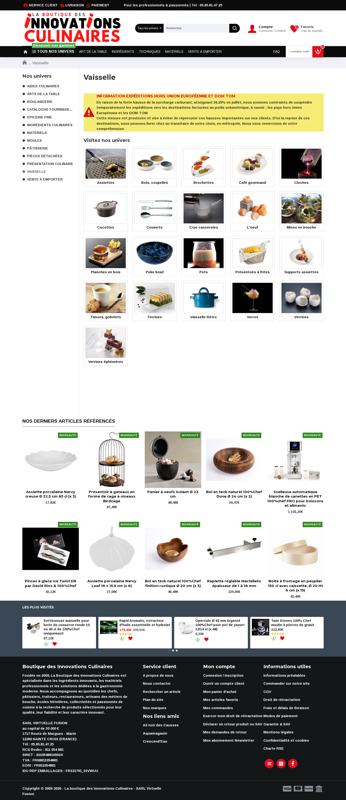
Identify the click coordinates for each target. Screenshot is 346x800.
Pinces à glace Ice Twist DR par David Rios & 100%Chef (50, 583)
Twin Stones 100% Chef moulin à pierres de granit (292, 623)
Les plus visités (38, 607)
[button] (169, 650)
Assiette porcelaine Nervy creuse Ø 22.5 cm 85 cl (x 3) (50, 494)
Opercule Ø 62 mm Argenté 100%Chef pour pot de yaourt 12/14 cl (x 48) (220, 625)
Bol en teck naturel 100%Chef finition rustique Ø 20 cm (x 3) (173, 583)
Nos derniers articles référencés (68, 421)
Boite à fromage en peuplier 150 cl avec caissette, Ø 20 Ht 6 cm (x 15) (295, 585)
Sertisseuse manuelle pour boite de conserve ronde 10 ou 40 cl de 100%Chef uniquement (67, 627)
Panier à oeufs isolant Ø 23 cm (172, 494)
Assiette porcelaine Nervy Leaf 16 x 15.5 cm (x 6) (111, 583)
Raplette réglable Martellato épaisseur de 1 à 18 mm (234, 583)
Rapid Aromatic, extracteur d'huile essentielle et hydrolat (144, 623)
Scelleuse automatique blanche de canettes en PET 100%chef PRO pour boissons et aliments (295, 499)
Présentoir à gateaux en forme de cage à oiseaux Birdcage (111, 496)
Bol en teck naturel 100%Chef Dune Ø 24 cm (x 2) (234, 494)
